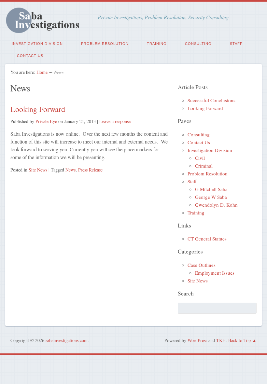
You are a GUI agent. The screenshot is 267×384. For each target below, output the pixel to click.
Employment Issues (214, 272)
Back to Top (239, 340)
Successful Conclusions (211, 100)
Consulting (198, 44)
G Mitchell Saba (211, 189)
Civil (200, 158)
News (70, 170)
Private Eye (46, 121)
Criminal (204, 165)
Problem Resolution (105, 44)
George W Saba (211, 197)
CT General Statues (207, 238)
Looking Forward (37, 109)
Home (42, 72)
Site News (38, 170)
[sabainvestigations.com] (46, 30)
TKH (221, 340)
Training (157, 44)
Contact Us (30, 56)
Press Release (90, 170)
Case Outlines (202, 265)
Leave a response (115, 121)
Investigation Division (37, 44)
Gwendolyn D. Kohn (216, 204)
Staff (236, 44)
